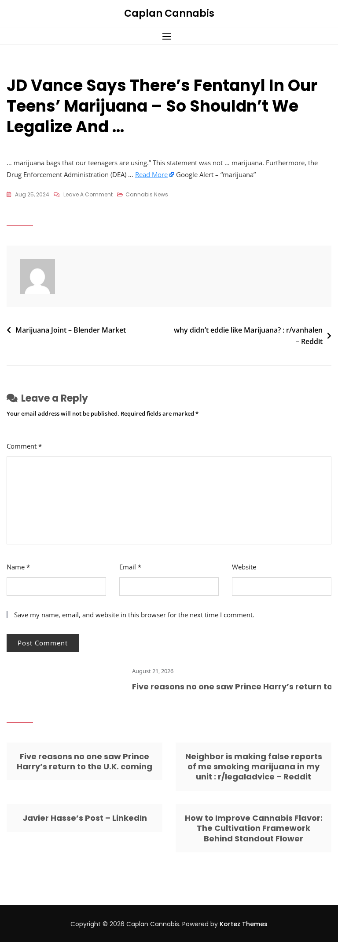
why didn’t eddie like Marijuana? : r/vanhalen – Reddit (248, 335)
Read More (151, 174)
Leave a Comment (88, 195)
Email (130, 566)
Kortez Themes (244, 924)
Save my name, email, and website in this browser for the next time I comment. (134, 614)
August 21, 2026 (144, 671)
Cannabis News (146, 194)
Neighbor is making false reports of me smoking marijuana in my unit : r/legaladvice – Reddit (253, 767)
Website (244, 566)
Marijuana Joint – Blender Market (70, 330)
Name (18, 566)
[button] (169, 36)
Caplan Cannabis (169, 13)
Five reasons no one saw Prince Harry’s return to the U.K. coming (84, 761)
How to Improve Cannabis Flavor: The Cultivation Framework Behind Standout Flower (254, 828)
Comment (24, 446)
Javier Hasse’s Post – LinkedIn (84, 817)
